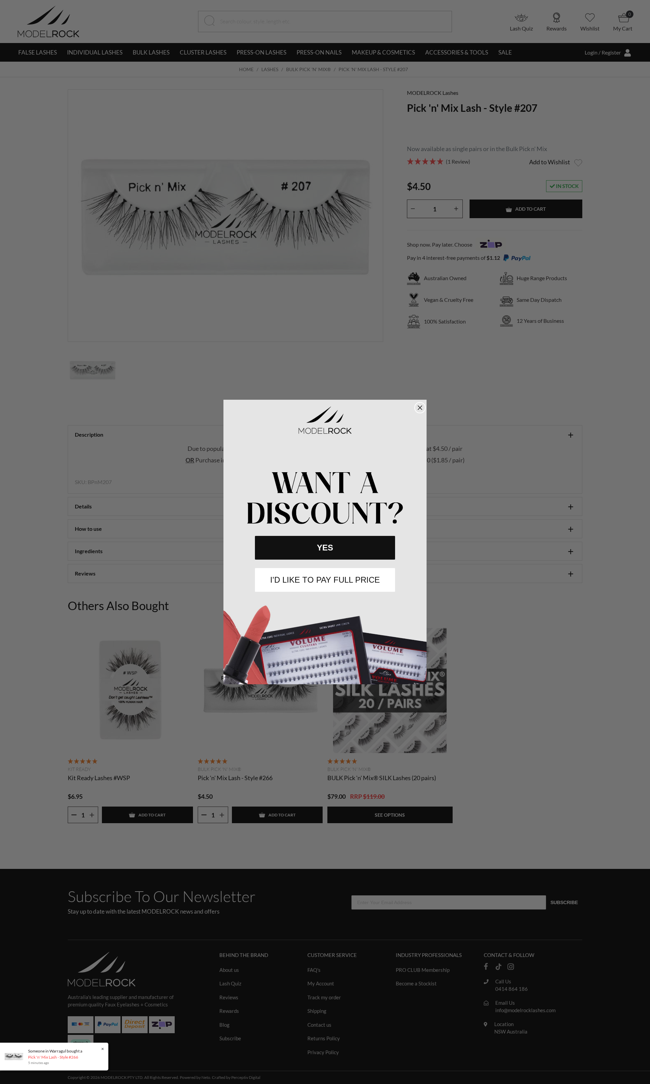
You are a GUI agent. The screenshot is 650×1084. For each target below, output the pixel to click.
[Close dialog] (420, 408)
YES (325, 547)
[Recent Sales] (15, 1056)
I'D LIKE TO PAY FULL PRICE (325, 579)
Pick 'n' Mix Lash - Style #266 (53, 1057)
